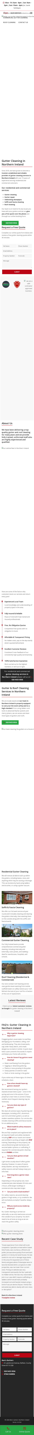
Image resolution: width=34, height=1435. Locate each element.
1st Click (19, 1422)
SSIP (10, 1137)
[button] (31, 13)
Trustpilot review (8, 1298)
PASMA (9, 1152)
